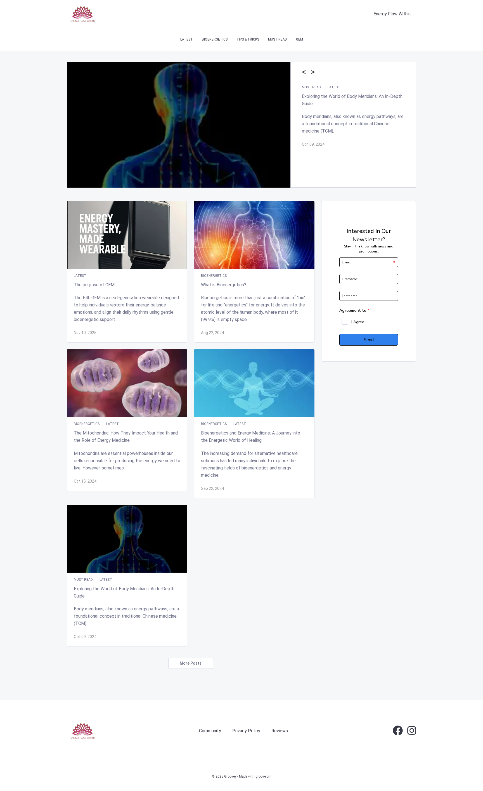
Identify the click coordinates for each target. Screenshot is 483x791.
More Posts (191, 663)
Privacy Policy (246, 730)
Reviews (279, 730)
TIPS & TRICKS (247, 39)
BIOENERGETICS (215, 39)
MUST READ (277, 39)
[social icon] (398, 732)
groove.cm (263, 776)
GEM (299, 39)
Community (210, 730)
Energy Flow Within (392, 13)
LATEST (186, 39)
